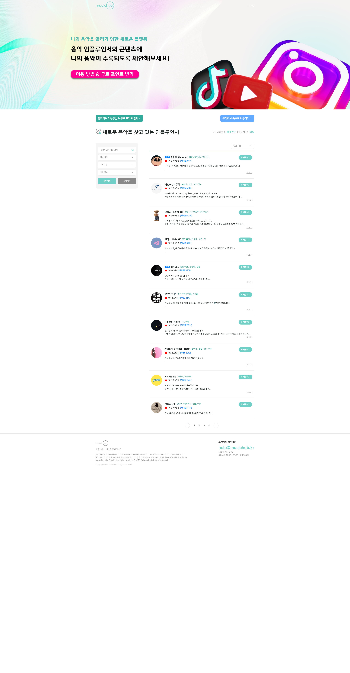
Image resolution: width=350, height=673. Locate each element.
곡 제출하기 (245, 157)
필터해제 (126, 181)
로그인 (251, 5)
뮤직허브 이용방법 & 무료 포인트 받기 (118, 118)
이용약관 (99, 449)
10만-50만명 (173, 161)
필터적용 (107, 181)
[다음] (216, 425)
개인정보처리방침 (114, 449)
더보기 (249, 172)
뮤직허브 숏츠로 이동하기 (235, 118)
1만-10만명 (173, 270)
